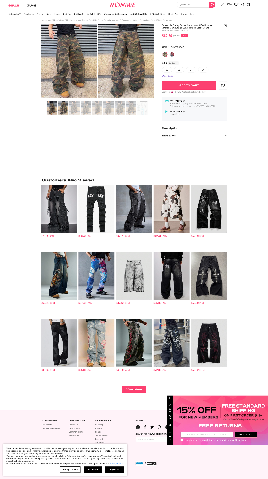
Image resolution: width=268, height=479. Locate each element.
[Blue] (172, 54)
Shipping (99, 425)
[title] (134, 180)
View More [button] (134, 389)
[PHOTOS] (97, 61)
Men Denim (71, 20)
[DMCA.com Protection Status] (150, 463)
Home (43, 20)
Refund (98, 432)
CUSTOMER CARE (77, 421)
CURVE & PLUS (94, 14)
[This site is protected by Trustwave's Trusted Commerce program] (139, 463)
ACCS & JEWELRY (138, 14)
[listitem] (59, 217)
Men (49, 20)
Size (168, 63)
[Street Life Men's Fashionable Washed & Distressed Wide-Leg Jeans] (134, 276)
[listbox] (222, 4)
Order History (74, 428)
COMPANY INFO (49, 421)
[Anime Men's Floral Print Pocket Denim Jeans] (96, 276)
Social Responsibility (51, 428)
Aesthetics (29, 14)
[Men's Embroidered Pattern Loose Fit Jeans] (209, 209)
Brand (184, 14)
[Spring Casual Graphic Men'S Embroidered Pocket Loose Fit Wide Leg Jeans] (172, 343)
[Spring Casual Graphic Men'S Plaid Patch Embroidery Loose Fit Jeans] (96, 343)
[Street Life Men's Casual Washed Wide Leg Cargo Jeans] (134, 209)
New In (40, 14)
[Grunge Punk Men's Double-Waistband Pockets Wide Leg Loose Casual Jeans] (209, 343)
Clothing (67, 14)
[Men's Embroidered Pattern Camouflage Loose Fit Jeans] (134, 343)
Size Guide (100, 443)
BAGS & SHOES (157, 14)
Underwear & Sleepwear (115, 14)
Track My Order (101, 435)
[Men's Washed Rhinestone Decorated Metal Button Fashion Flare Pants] (209, 276)
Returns (98, 428)
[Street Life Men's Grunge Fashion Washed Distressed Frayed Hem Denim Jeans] (59, 343)
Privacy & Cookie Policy (210, 440)
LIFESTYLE (173, 14)
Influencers (47, 425)
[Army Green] (165, 54)
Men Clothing (59, 20)
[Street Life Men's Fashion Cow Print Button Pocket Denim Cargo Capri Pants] (172, 209)
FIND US (139, 421)
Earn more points (76, 432)
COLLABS (78, 14)
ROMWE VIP (74, 435)
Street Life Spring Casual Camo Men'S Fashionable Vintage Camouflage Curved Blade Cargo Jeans (187, 26)
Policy (192, 14)
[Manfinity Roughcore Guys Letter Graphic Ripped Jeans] (96, 209)
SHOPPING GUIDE (103, 421)
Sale (49, 14)
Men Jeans (82, 20)
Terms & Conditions (236, 440)
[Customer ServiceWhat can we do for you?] (243, 4)
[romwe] (123, 4)
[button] (223, 85)
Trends (57, 14)
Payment (99, 439)
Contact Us (73, 425)
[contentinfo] (45, 236)
